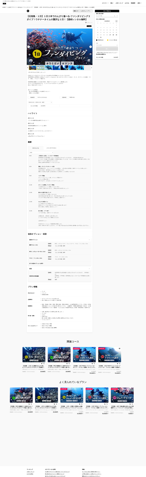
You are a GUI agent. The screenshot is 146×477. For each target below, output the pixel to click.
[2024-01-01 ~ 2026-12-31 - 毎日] (40, 102)
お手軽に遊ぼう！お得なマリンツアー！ (91, 473)
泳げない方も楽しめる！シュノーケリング (55, 476)
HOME (4, 7)
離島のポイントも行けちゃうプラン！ (91, 476)
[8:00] (41, 152)
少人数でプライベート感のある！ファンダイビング (19, 7)
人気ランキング (119, 3)
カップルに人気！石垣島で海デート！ (91, 471)
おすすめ (127, 3)
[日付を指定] (107, 45)
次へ (107, 49)
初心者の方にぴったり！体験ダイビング (54, 473)
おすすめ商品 (30, 473)
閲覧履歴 (133, 3)
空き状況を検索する (101, 54)
